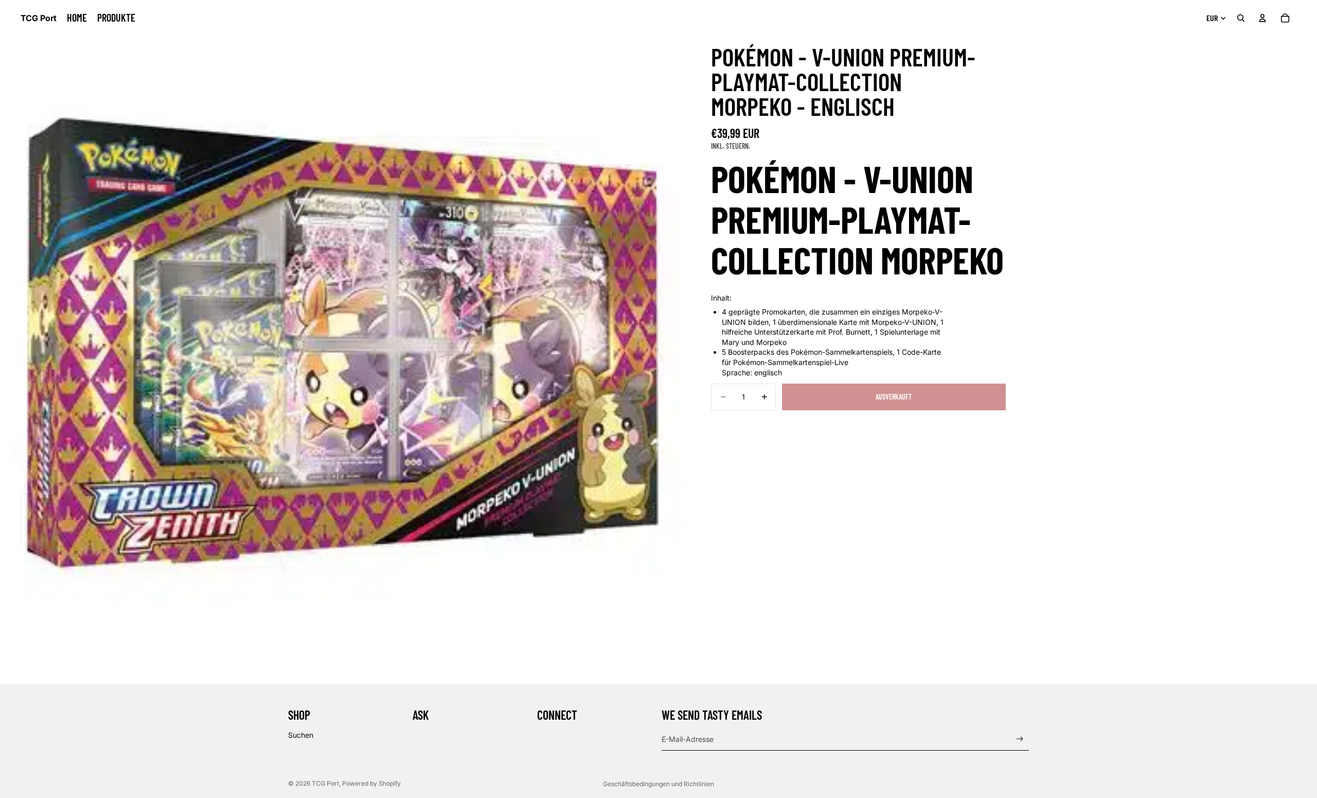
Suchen (300, 735)
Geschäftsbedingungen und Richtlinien (658, 784)
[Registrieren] (1020, 739)
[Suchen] (1241, 18)
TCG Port (325, 783)
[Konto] (1262, 18)
